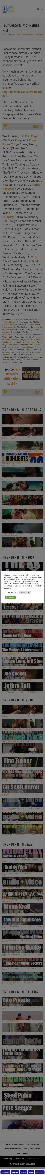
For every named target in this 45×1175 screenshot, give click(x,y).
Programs (5, 1172)
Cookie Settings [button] (11, 592)
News (31, 1172)
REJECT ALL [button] (25, 592)
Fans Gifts (39, 1172)
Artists (15, 1172)
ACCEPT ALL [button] (10, 597)
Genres (23, 1172)
